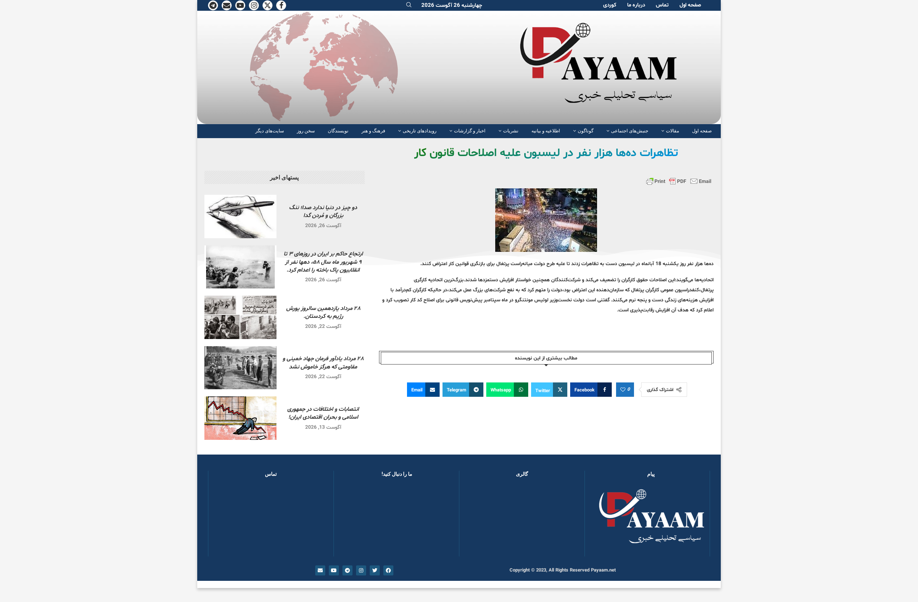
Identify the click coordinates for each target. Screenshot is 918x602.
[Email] (227, 5)
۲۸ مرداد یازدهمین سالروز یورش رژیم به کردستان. (323, 312)
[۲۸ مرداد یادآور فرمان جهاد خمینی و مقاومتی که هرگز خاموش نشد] (240, 368)
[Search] (408, 5)
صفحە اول (690, 5)
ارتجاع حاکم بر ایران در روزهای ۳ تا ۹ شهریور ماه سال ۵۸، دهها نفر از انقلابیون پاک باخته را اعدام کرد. (323, 262)
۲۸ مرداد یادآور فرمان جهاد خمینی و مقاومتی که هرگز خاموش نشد (323, 363)
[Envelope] (320, 570)
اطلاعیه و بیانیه (545, 131)
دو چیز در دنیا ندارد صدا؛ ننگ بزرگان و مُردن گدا (323, 212)
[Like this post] (622, 390)
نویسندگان (338, 131)
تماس (662, 5)
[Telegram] (213, 5)
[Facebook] (281, 5)
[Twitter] (267, 5)
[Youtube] (240, 5)
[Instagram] (254, 5)
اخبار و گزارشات (470, 131)
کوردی (609, 5)
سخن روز (306, 131)
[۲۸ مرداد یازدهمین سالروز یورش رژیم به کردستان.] (240, 317)
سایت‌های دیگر (269, 131)
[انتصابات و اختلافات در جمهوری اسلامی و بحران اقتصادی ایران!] (240, 418)
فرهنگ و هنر (373, 131)
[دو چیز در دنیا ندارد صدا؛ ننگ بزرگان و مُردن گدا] (240, 216)
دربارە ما (636, 5)
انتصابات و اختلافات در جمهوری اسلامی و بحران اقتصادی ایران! (323, 413)
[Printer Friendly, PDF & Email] (679, 181)
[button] (476, 520)
